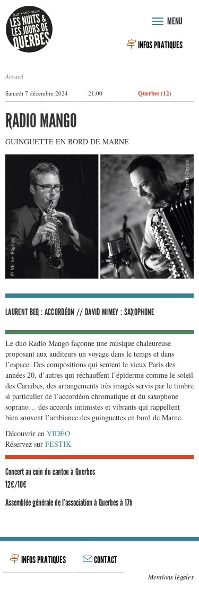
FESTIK (58, 444)
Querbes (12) (154, 93)
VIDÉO (58, 433)
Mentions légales (171, 577)
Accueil (14, 76)
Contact (104, 560)
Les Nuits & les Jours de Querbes (29, 29)
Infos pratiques (159, 45)
